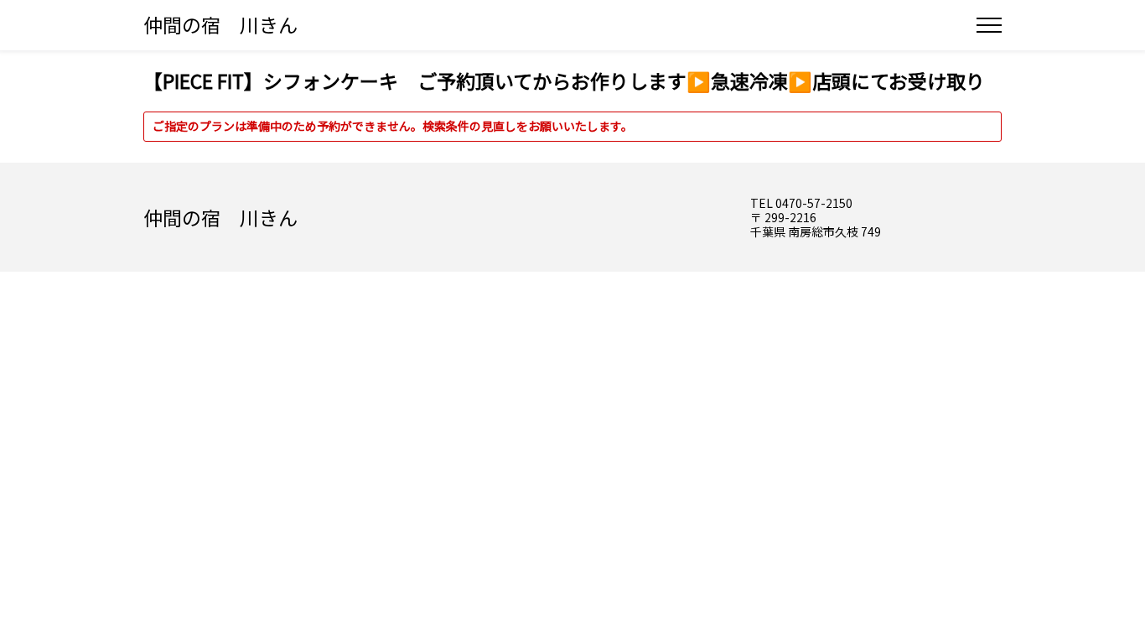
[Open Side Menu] (989, 25)
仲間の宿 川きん (220, 24)
